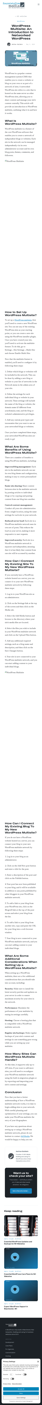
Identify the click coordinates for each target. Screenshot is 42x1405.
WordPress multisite (23, 320)
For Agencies (9, 1349)
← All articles (21, 16)
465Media (25, 1136)
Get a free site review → (21, 1191)
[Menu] (38, 4)
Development (9, 1342)
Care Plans (9, 1346)
